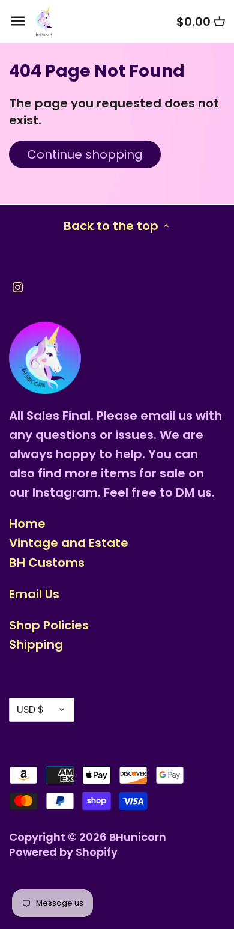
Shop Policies (49, 625)
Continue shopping (85, 154)
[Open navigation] (18, 21)
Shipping (36, 644)
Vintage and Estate (68, 542)
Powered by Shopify (63, 851)
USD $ (30, 709)
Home (27, 523)
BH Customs (47, 562)
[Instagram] (18, 286)
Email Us (34, 594)
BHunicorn (137, 836)
